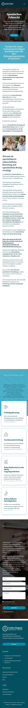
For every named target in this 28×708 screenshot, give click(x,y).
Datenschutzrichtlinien (9, 604)
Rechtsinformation (9, 611)
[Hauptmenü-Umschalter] (24, 4)
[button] (14, 611)
